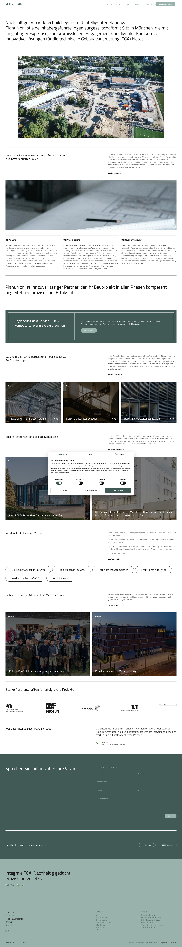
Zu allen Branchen (114, 374)
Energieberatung (101, 917)
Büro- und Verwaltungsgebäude (151, 917)
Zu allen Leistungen (114, 173)
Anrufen (148, 845)
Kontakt (9, 925)
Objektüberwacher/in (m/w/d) (28, 570)
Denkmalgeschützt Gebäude (150, 920)
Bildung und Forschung (148, 915)
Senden (170, 816)
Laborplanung (100, 925)
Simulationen (100, 927)
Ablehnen (64, 490)
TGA (97, 930)
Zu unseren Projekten (115, 449)
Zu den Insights (113, 605)
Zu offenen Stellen (114, 559)
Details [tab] (91, 454)
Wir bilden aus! (61, 578)
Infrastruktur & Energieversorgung (152, 925)
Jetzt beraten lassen (165, 4)
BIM (97, 915)
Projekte (129, 4)
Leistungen (108, 4)
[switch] (80, 483)
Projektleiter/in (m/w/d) (71, 570)
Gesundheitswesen (147, 922)
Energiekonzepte (101, 920)
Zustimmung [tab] (62, 454)
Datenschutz (173, 942)
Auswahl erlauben (91, 490)
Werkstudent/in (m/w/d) (25, 578)
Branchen (119, 4)
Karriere (9, 922)
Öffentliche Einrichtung (148, 927)
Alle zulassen (118, 490)
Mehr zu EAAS (88, 330)
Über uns (137, 4)
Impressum (164, 942)
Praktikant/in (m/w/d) (153, 570)
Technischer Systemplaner (113, 570)
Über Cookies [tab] (119, 454)
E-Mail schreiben (167, 845)
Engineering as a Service (104, 922)
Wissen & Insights (147, 4)
